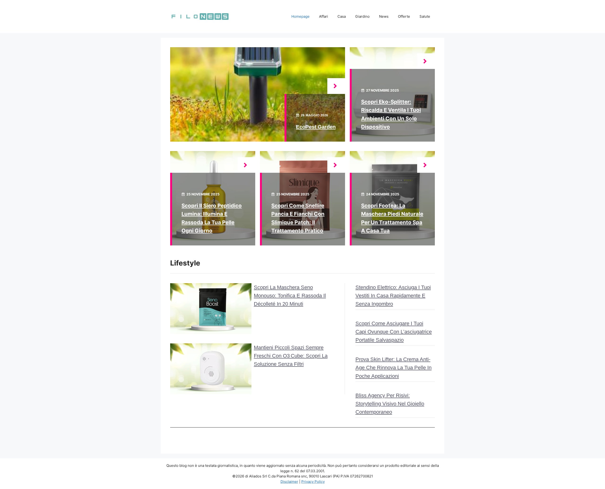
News (384, 16)
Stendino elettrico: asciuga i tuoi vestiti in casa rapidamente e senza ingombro (393, 295)
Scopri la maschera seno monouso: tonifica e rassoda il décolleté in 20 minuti (290, 295)
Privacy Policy (313, 481)
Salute (424, 16)
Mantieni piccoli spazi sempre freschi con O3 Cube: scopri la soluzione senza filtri (291, 356)
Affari (323, 16)
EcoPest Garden (316, 127)
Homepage (300, 16)
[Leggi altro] (336, 86)
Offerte (404, 16)
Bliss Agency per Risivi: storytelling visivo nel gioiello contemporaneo (389, 403)
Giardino (362, 16)
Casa (341, 16)
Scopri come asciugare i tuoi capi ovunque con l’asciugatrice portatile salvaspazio (393, 331)
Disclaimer (289, 481)
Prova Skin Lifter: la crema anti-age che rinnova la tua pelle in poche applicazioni (393, 367)
